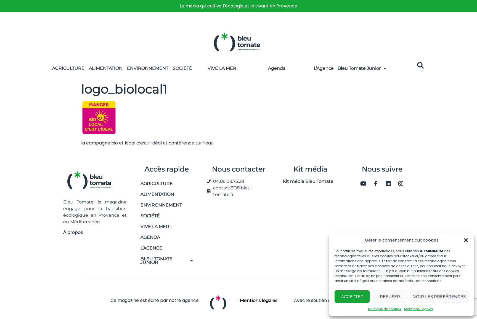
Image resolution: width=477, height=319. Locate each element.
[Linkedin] (388, 183)
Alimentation (106, 68)
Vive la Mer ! (223, 68)
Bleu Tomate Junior (359, 68)
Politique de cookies (384, 309)
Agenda (276, 68)
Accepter (352, 296)
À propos (73, 232)
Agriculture (68, 68)
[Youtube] (363, 183)
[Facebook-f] (375, 183)
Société (182, 68)
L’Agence (324, 68)
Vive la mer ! (156, 226)
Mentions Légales (418, 309)
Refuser (390, 296)
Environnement (147, 68)
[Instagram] (400, 183)
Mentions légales (258, 300)
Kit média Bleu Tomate (306, 181)
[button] (466, 240)
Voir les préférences (439, 296)
